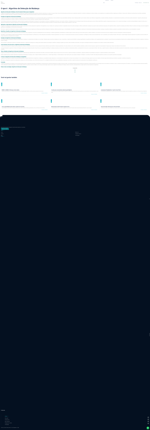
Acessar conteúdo (94, 94)
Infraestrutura (7, 419)
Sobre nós (77, 132)
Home (104, 2)
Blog (1, 135)
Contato (2, 133)
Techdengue (7, 424)
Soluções (112, 0)
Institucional (107, 0)
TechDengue (136, 2)
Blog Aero (140, 2)
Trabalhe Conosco (78, 133)
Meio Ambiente (7, 421)
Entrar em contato (5, 128)
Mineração (6, 418)
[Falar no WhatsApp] (148, 428)
